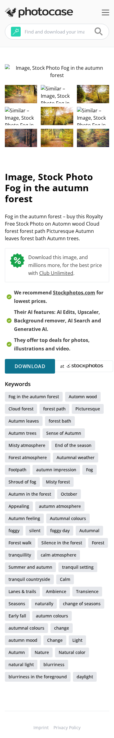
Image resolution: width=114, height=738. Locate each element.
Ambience (56, 591)
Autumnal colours (68, 518)
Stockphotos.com (74, 292)
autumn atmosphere (60, 506)
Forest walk (20, 543)
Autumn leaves (24, 421)
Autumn (17, 652)
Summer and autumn (30, 567)
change (61, 628)
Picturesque (87, 409)
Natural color (72, 652)
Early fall (17, 616)
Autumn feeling (24, 518)
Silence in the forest (61, 543)
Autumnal (89, 530)
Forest (98, 543)
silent (34, 530)
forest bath (60, 421)
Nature (42, 652)
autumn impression (56, 470)
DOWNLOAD (30, 366)
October (69, 494)
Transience (87, 591)
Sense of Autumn (63, 433)
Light (77, 640)
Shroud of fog (22, 482)
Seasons (17, 603)
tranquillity (20, 555)
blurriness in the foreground (38, 677)
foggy (14, 530)
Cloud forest (21, 409)
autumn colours (52, 616)
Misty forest (58, 482)
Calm (65, 579)
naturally (44, 603)
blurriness (53, 664)
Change (55, 640)
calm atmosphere (58, 555)
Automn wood (83, 396)
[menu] (105, 12)
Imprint (41, 727)
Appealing (19, 506)
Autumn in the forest (30, 494)
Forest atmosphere (28, 457)
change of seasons (82, 603)
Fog (89, 470)
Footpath (17, 470)
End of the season (73, 445)
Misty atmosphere (27, 445)
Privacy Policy (67, 727)
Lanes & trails (22, 591)
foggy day (60, 530)
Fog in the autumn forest (34, 396)
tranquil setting (78, 567)
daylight (85, 677)
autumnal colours (26, 628)
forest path (54, 409)
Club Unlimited (56, 273)
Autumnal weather (76, 457)
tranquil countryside (29, 579)
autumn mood (23, 640)
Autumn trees (22, 433)
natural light (21, 664)
